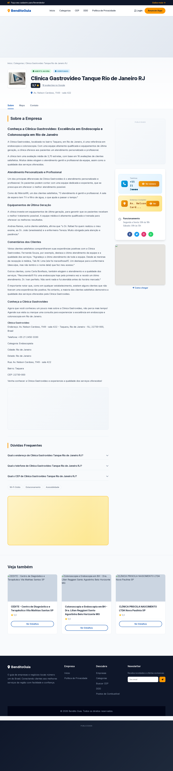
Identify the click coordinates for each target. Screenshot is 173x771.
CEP (77, 10)
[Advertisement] (86, 37)
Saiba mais (158, 2)
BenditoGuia (21, 11)
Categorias (65, 10)
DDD (86, 10)
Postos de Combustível (108, 693)
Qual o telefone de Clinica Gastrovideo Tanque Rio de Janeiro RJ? (45, 465)
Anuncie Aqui (155, 10)
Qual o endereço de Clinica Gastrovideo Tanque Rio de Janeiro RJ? (45, 455)
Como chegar (141, 288)
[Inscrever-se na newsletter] (162, 679)
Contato (34, 105)
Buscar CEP (102, 683)
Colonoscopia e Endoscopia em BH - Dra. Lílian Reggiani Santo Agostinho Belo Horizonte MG (86, 610)
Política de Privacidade (104, 10)
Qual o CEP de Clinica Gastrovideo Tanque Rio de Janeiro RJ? (42, 476)
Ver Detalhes (32, 624)
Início (52, 10)
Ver (154, 203)
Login (139, 10)
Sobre (11, 105)
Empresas (101, 673)
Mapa (22, 105)
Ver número (151, 184)
